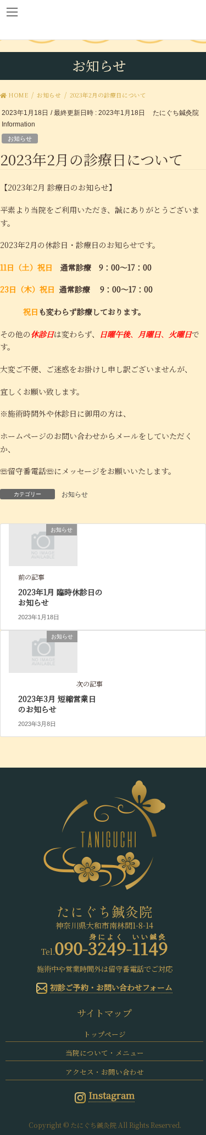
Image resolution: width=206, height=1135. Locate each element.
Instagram (111, 1095)
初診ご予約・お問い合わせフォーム (111, 987)
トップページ (104, 1034)
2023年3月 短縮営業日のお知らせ (57, 704)
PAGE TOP (190, 1091)
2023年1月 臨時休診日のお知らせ (60, 597)
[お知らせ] (43, 544)
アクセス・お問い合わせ (104, 1072)
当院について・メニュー (104, 1052)
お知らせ (20, 138)
